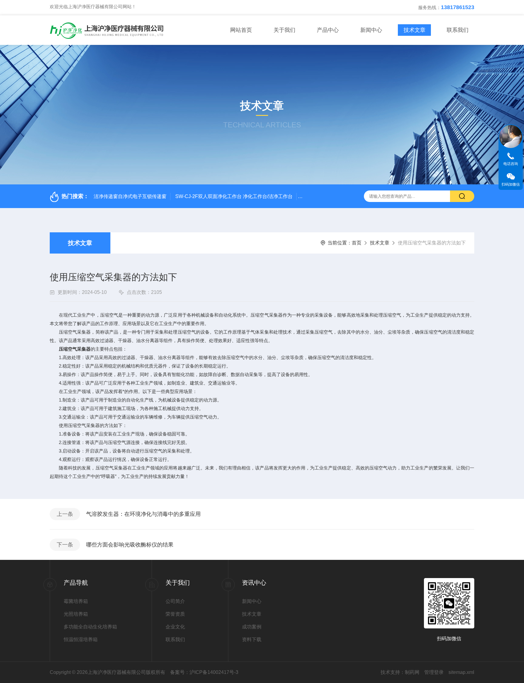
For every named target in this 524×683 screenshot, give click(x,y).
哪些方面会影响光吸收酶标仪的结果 (129, 545)
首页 (356, 242)
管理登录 (434, 672)
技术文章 (414, 30)
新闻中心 (371, 30)
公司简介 (175, 601)
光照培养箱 (76, 614)
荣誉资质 (175, 614)
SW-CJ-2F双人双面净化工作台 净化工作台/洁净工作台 (234, 196)
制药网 (412, 672)
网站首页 (241, 30)
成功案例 (251, 626)
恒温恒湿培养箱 (81, 639)
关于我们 (284, 30)
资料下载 (251, 639)
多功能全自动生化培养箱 (90, 626)
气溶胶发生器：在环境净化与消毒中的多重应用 (143, 514)
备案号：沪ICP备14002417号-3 (204, 672)
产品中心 (328, 30)
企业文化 (175, 626)
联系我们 (458, 30)
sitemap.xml (461, 672)
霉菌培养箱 (76, 601)
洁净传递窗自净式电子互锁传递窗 (130, 196)
